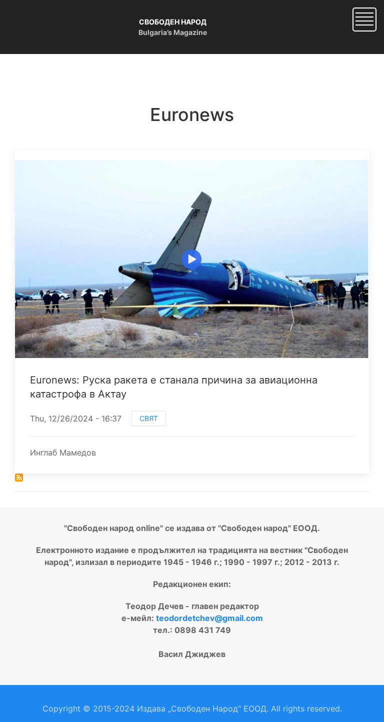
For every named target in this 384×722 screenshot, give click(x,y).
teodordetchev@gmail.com (209, 618)
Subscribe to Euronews (19, 478)
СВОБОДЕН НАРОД (172, 22)
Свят (149, 418)
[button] (364, 19)
